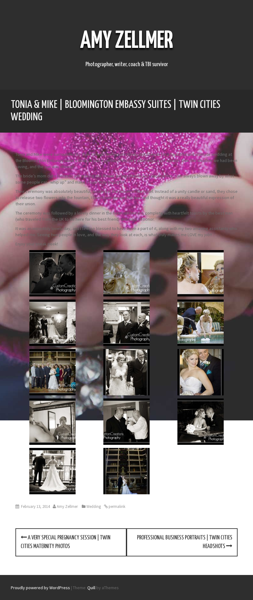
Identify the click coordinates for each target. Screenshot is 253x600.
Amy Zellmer (126, 41)
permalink (116, 506)
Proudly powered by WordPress (40, 587)
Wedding (93, 506)
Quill (91, 587)
